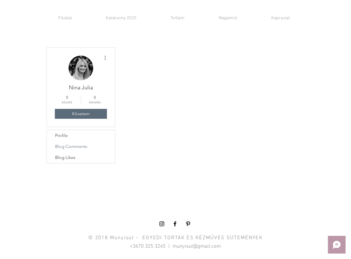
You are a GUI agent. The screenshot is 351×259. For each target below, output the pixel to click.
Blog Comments (71, 146)
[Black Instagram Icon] (161, 224)
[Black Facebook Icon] (175, 224)
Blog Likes (65, 157)
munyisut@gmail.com (196, 246)
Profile (61, 135)
